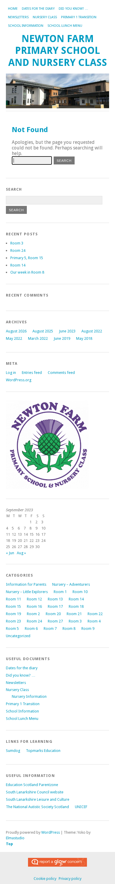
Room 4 (94, 621)
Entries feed (32, 372)
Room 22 (95, 614)
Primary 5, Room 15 (26, 258)
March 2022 (38, 338)
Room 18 (76, 606)
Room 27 (55, 621)
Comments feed (61, 372)
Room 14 (17, 265)
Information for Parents (26, 584)
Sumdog (13, 750)
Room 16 (34, 606)
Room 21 (74, 614)
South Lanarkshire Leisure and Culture (37, 799)
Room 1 (60, 592)
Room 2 (33, 614)
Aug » (21, 553)
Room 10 (80, 592)
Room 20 (53, 614)
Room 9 (87, 628)
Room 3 (16, 243)
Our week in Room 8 (27, 272)
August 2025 (42, 331)
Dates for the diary (38, 9)
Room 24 (17, 250)
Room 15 (13, 606)
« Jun (10, 553)
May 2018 (84, 338)
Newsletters (18, 17)
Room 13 (55, 599)
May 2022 (14, 338)
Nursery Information (29, 696)
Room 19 (13, 614)
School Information (25, 26)
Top (9, 844)
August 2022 (91, 331)
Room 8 (69, 628)
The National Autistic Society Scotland (37, 807)
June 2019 (62, 338)
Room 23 (13, 621)
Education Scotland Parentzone (32, 785)
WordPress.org (18, 380)
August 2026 (16, 331)
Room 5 (12, 628)
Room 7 (50, 628)
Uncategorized (18, 636)
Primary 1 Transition (78, 17)
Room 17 (55, 606)
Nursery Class (45, 17)
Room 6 (31, 628)
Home (13, 9)
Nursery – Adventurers (71, 584)
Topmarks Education (43, 750)
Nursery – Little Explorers (27, 592)
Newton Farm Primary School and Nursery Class (57, 50)
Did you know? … (73, 9)
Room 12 (34, 599)
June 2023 (67, 331)
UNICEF (81, 807)
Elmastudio (15, 838)
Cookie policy (45, 878)
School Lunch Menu (64, 26)
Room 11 (13, 599)
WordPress (50, 832)
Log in (11, 372)
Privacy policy (70, 878)
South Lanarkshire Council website (34, 792)
